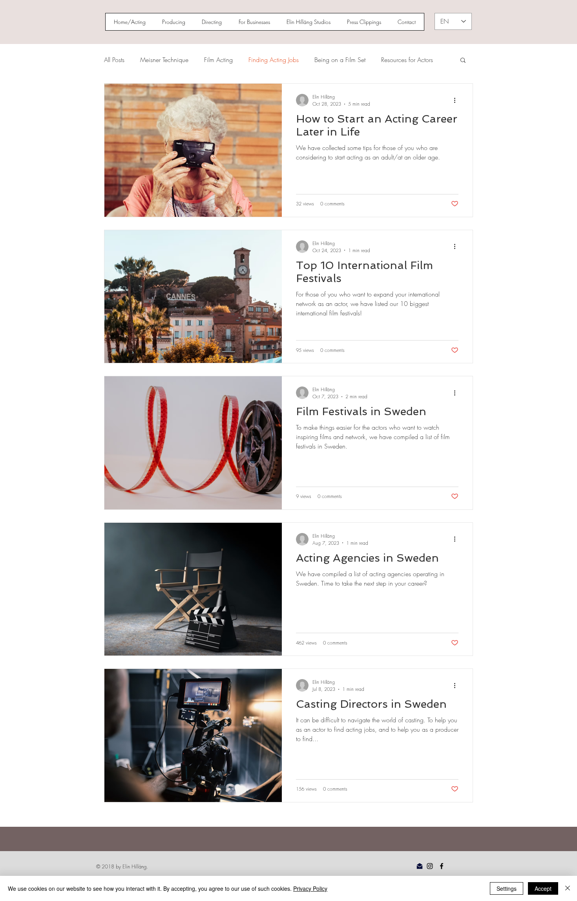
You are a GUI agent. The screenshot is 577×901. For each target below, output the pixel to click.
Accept (543, 888)
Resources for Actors (407, 59)
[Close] (567, 888)
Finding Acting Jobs (273, 59)
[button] (463, 61)
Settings (507, 888)
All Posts (114, 59)
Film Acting (218, 59)
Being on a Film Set (339, 59)
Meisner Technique (164, 59)
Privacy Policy (310, 888)
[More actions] (457, 100)
